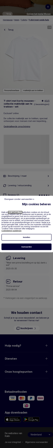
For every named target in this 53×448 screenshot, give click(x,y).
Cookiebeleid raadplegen (11, 231)
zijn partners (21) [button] (15, 212)
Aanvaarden (26, 247)
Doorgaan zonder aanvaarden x (19, 199)
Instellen (26, 237)
